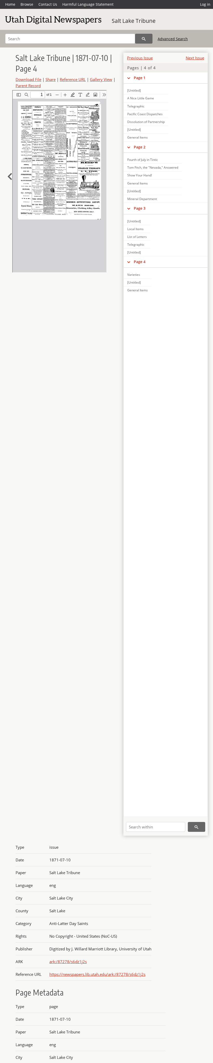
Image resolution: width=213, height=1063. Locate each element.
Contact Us (47, 4)
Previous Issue (140, 57)
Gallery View (101, 79)
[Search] (143, 39)
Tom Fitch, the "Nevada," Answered (152, 167)
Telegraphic (135, 106)
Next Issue (195, 57)
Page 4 (139, 261)
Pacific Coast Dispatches (145, 114)
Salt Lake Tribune (134, 20)
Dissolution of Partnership (146, 122)
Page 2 (139, 147)
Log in (205, 4)
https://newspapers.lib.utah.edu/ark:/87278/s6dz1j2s (97, 974)
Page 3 (139, 208)
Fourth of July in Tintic (142, 159)
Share (50, 79)
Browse (27, 4)
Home (10, 4)
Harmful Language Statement (88, 4)
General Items (137, 137)
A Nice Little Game (140, 98)
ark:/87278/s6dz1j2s (68, 961)
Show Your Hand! (139, 175)
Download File (28, 79)
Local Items (135, 229)
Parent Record (28, 85)
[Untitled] (134, 90)
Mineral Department (142, 199)
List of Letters (137, 237)
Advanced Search (173, 38)
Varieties (133, 274)
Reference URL (73, 79)
